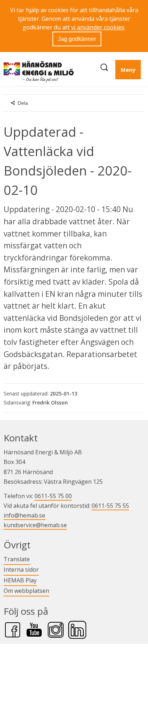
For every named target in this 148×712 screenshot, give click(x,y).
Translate (17, 559)
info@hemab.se (24, 515)
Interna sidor (21, 569)
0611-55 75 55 (110, 506)
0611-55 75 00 (53, 496)
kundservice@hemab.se (35, 525)
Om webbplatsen (26, 591)
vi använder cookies (97, 27)
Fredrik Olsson (50, 402)
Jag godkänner (77, 39)
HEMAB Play (20, 580)
